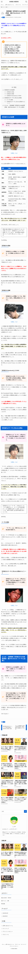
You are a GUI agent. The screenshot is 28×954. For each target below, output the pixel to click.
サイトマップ (6, 928)
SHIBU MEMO (14, 1)
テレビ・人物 (6, 900)
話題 (3, 17)
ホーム (3, 944)
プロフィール (6, 934)
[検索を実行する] (25, 811)
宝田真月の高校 (10, 92)
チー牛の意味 (10, 99)
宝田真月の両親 (10, 93)
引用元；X (13, 153)
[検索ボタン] (26, 1)
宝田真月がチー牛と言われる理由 (13, 97)
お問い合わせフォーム (8, 925)
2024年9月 (5, 916)
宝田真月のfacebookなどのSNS (14, 95)
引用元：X (13, 321)
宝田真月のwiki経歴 (9, 90)
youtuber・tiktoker (7, 897)
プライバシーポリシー (8, 931)
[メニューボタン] (1, 1)
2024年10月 (5, 913)
